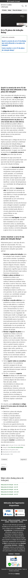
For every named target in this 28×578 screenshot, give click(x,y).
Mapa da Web (14, 521)
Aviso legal (4, 520)
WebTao (17, 573)
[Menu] (26, 6)
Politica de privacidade (14, 520)
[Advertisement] (14, 68)
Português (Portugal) (14, 1)
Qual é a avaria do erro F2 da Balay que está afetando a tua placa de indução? (14, 43)
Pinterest (17, 553)
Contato (21, 521)
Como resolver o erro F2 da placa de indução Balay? (13, 49)
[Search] (22, 6)
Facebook (11, 553)
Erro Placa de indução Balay (15, 447)
